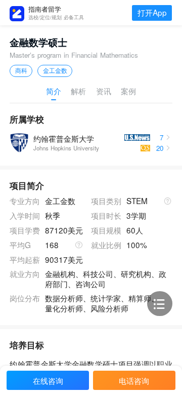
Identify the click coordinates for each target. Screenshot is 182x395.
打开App (152, 12)
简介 (53, 91)
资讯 (103, 91)
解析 (78, 91)
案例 (128, 91)
